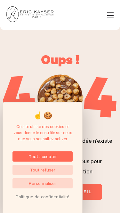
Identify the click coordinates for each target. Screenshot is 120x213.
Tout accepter (42, 156)
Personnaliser (42, 183)
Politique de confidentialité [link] (42, 196)
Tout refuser (42, 169)
